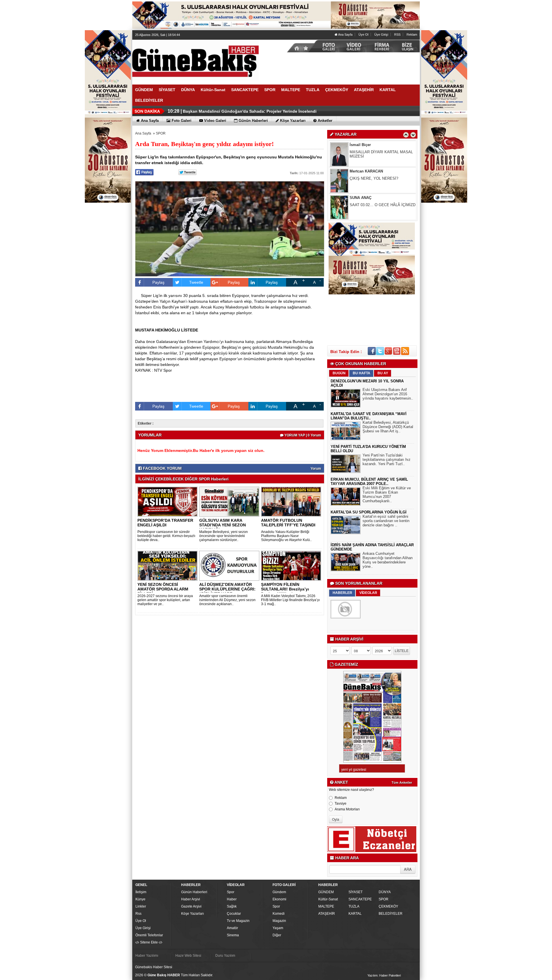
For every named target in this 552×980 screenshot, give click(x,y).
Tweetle (196, 282)
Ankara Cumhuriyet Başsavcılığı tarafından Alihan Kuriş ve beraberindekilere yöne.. (388, 560)
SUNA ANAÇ (360, 171)
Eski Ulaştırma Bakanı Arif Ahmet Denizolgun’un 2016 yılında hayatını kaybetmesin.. (388, 394)
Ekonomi (279, 899)
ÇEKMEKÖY (388, 906)
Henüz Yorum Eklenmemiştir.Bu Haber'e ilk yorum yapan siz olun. (200, 450)
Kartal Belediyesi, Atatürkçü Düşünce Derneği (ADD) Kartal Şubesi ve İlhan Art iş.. (388, 426)
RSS (397, 34)
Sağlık (232, 906)
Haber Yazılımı (146, 956)
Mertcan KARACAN (366, 145)
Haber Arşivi (190, 899)
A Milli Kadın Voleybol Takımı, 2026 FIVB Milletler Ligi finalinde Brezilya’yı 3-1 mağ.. (290, 600)
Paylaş (158, 282)
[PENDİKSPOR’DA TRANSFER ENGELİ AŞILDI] (168, 501)
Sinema (233, 935)
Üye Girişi (381, 34)
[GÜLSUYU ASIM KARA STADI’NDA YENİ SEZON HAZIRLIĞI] (230, 501)
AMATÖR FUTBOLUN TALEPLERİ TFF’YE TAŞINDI (288, 522)
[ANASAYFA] (195, 60)
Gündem (279, 892)
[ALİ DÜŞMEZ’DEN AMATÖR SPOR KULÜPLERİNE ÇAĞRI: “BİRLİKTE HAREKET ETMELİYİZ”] (230, 565)
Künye (140, 899)
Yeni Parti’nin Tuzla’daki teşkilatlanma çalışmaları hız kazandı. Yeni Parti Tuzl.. (387, 459)
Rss (138, 914)
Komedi (279, 914)
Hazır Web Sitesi (188, 956)
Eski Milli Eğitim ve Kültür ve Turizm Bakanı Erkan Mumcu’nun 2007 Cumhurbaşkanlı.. (387, 494)
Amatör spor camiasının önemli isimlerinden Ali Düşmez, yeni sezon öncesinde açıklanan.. (227, 600)
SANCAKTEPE (360, 899)
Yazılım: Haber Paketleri (384, 975)
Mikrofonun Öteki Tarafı (369, 205)
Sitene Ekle (149, 942)
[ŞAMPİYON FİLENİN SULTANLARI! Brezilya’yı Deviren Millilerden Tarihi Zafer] (292, 565)
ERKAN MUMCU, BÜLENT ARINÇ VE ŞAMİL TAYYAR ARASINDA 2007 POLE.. (369, 481)
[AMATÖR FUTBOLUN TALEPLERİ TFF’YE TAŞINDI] (292, 501)
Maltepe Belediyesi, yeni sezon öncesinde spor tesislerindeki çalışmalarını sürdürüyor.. (223, 536)
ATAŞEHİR (326, 914)
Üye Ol (363, 34)
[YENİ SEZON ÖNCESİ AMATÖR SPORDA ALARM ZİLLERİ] (168, 565)
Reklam (412, 34)
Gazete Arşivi (191, 906)
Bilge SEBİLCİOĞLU (368, 197)
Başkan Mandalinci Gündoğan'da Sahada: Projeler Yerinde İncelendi (250, 111)
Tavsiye (340, 803)
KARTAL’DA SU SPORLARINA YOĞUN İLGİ (369, 512)
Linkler (140, 906)
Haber (232, 899)
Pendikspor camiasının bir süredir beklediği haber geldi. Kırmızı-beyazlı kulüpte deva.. (166, 536)
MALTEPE (326, 906)
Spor (230, 892)
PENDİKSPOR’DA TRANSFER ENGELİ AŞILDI (165, 522)
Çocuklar (234, 914)
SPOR (161, 133)
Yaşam (278, 928)
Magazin (279, 921)
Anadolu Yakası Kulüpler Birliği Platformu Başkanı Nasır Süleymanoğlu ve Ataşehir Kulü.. (286, 536)
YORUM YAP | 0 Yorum (302, 435)
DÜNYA (385, 892)
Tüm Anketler (402, 782)
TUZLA (353, 906)
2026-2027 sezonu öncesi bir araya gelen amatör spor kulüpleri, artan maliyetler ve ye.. (165, 600)
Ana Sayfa (345, 34)
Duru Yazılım (225, 956)
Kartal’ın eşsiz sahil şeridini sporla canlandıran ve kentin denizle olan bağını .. (386, 520)
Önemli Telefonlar (149, 935)
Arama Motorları (347, 809)
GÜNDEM (326, 892)
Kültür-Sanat (328, 899)
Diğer (277, 935)
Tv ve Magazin (238, 921)
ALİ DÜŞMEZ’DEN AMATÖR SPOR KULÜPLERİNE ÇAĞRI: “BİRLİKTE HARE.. (227, 589)
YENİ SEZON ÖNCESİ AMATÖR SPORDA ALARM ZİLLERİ (162, 589)
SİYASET (355, 892)
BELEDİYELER (390, 914)
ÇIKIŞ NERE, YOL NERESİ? (374, 152)
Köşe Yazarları (192, 914)
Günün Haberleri (194, 892)
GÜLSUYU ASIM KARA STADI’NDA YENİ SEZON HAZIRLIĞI (222, 525)
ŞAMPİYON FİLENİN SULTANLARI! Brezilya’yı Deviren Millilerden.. (285, 589)
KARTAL (355, 914)
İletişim (140, 892)
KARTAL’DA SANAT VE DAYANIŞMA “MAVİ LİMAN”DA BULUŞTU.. (369, 416)
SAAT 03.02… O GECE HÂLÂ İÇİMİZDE (384, 178)
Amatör (232, 928)
